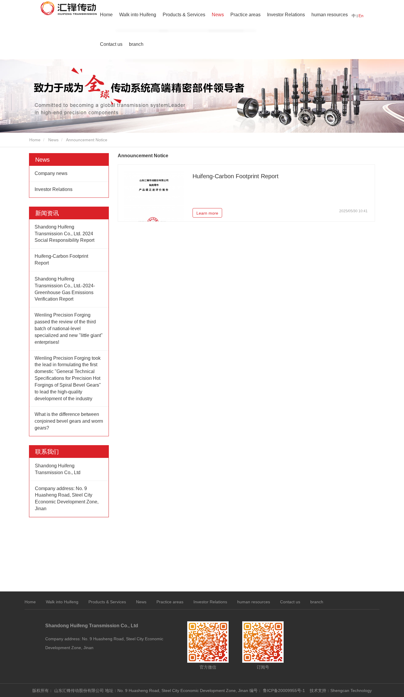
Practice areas (245, 14)
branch (316, 601)
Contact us (111, 44)
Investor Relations (286, 14)
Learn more (207, 213)
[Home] (69, 8)
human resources (329, 14)
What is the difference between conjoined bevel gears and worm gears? (69, 421)
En (360, 15)
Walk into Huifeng (62, 601)
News (53, 139)
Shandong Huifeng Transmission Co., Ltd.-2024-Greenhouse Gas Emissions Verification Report (65, 289)
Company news (51, 173)
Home (106, 14)
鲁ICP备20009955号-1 (284, 690)
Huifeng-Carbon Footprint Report (61, 259)
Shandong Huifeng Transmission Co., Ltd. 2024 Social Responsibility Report (64, 233)
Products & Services (107, 601)
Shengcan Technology (351, 690)
